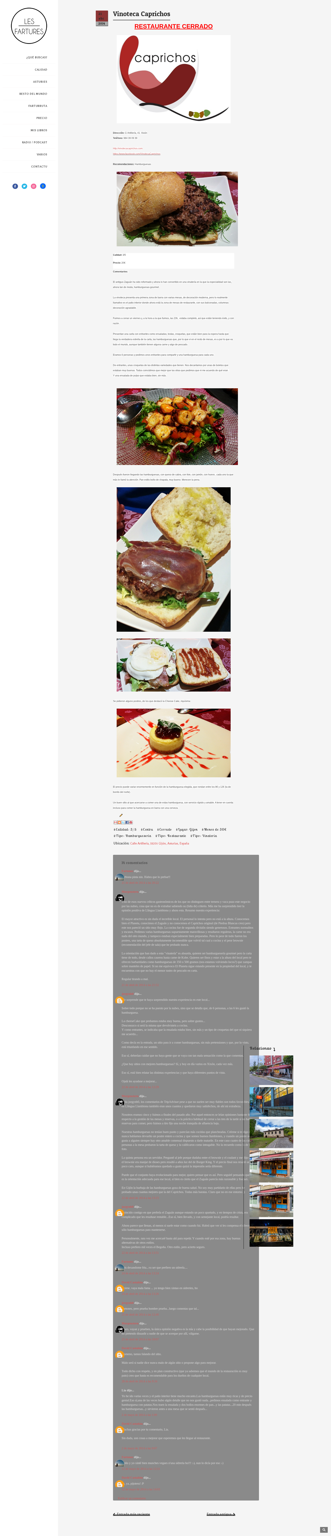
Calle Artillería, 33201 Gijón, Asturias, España (159, 843)
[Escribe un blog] (119, 822)
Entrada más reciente (133, 1514)
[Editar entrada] (120, 815)
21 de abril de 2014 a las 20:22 (140, 882)
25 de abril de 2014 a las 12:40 (140, 1314)
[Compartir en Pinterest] (131, 822)
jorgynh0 (128, 993)
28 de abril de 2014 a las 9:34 (139, 1381)
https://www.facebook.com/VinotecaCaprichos (136, 154)
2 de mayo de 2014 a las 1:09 (139, 1414)
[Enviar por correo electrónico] (115, 822)
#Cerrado (164, 829)
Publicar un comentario (132, 1498)
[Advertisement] (268, 979)
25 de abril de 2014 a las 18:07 (140, 1339)
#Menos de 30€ (214, 829)
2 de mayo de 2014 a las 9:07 (139, 1448)
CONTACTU (39, 166)
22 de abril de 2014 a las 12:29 (140, 1087)
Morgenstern (130, 891)
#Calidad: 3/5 (125, 829)
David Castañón (132, 1282)
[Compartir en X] (123, 822)
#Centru (147, 829)
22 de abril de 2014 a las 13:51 (140, 1252)
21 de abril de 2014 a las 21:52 (140, 985)
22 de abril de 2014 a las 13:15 (140, 1198)
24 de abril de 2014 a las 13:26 (140, 1293)
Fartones (127, 871)
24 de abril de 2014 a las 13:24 (140, 1273)
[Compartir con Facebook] (127, 822)
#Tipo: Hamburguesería (132, 836)
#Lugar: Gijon (187, 829)
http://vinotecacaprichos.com (128, 148)
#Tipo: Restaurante (170, 836)
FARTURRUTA (37, 106)
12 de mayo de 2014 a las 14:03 (141, 1489)
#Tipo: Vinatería (203, 836)
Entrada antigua (219, 1514)
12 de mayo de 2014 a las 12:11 (141, 1468)
